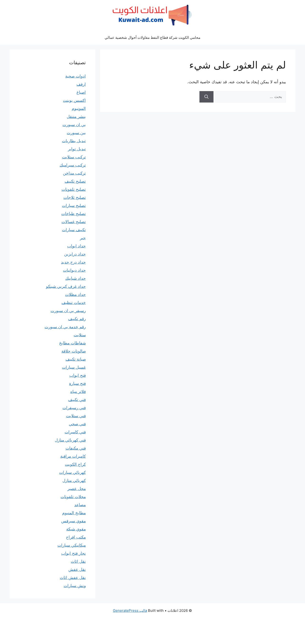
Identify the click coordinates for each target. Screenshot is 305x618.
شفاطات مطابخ (72, 343)
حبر (83, 237)
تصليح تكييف (75, 181)
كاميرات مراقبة (73, 456)
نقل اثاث (78, 561)
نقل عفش (77, 569)
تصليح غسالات (73, 221)
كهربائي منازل (74, 480)
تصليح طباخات (73, 213)
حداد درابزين (75, 254)
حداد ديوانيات (74, 270)
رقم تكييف (77, 318)
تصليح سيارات (74, 205)
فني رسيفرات (74, 407)
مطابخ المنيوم (74, 512)
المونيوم (79, 108)
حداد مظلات (75, 294)
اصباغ (81, 92)
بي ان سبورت (74, 124)
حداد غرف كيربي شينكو (66, 286)
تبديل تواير (77, 149)
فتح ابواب (77, 375)
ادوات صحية (75, 76)
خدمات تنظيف (73, 302)
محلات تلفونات (73, 496)
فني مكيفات (76, 448)
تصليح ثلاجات (74, 197)
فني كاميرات (75, 432)
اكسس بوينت (74, 100)
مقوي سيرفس (73, 521)
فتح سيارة (77, 383)
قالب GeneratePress (130, 610)
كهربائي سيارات (72, 472)
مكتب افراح (76, 537)
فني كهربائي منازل (70, 440)
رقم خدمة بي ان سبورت (65, 326)
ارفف (81, 84)
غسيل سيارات (74, 367)
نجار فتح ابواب (73, 553)
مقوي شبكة (76, 529)
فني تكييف (77, 399)
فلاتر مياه (78, 391)
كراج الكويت (75, 464)
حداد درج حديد (73, 262)
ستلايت (80, 335)
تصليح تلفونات (73, 189)
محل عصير (76, 488)
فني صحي (77, 424)
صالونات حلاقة (73, 351)
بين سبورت (76, 132)
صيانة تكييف (76, 359)
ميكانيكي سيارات (71, 545)
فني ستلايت (76, 415)
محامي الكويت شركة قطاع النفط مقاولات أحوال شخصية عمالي (152, 37)
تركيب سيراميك (73, 165)
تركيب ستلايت (74, 157)
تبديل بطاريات (74, 140)
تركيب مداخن (74, 173)
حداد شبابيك (75, 278)
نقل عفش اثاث (73, 577)
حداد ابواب (76, 246)
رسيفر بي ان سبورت (68, 310)
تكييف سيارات (74, 229)
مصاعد (80, 504)
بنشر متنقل (76, 116)
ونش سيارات (75, 585)
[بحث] (206, 97)
